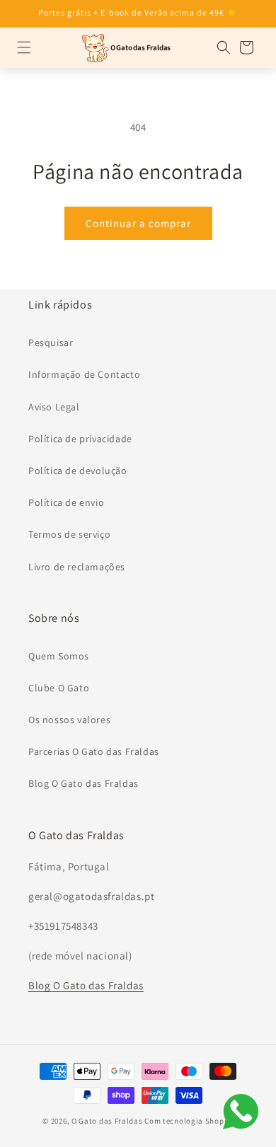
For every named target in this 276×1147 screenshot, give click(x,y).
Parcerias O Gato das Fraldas (93, 751)
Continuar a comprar (138, 223)
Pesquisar (50, 342)
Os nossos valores (69, 719)
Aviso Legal (54, 406)
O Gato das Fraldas (107, 1121)
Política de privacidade (80, 438)
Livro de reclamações (76, 566)
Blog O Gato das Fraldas (83, 783)
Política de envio (66, 502)
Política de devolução (77, 470)
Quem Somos (58, 656)
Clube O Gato (58, 687)
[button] (24, 47)
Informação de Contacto (84, 374)
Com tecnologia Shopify (188, 1121)
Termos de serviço (69, 534)
